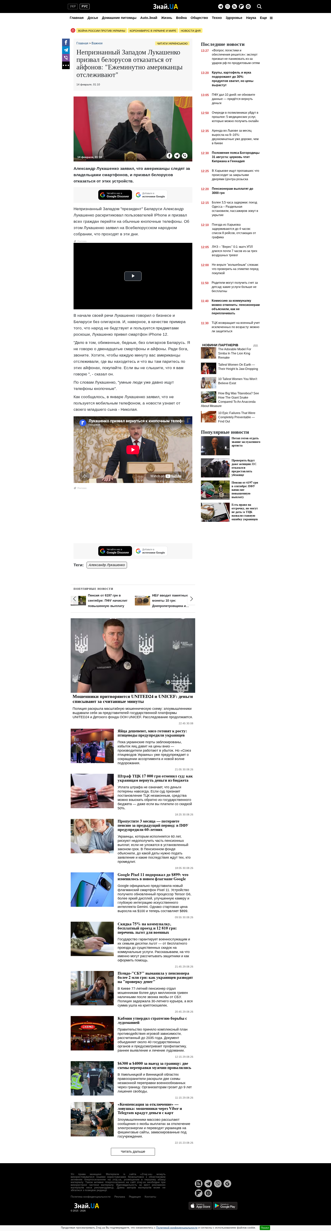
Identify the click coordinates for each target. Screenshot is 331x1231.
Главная (77, 18)
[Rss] (234, 6)
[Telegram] (220, 6)
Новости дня (191, 30)
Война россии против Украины (101, 30)
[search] (259, 6)
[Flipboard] (241, 6)
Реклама (119, 1196)
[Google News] (227, 1183)
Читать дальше (133, 1151)
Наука (251, 18)
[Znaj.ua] (166, 6)
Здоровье (234, 18)
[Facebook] (66, 42)
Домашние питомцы (119, 18)
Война (181, 18)
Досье (93, 18)
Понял (265, 1227)
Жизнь (166, 18)
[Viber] (227, 6)
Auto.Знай (148, 18)
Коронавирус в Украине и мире (153, 30)
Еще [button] (264, 18)
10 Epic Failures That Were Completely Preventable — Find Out (236, 417)
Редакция (135, 1196)
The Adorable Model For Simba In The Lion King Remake (234, 353)
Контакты (150, 1196)
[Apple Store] (200, 1205)
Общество (199, 18)
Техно (217, 18)
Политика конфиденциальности (91, 1196)
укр (73, 6)
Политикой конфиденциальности (176, 1227)
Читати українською (172, 43)
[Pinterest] (248, 6)
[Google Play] (225, 1205)
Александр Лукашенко (107, 565)
